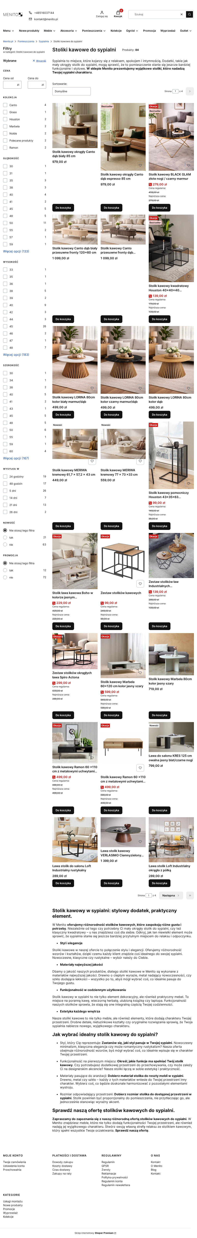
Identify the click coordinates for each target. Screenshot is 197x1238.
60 (11, 451)
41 (11, 201)
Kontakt (155, 1162)
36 (11, 283)
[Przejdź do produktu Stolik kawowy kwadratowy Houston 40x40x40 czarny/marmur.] (171, 248)
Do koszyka (63, 207)
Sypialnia (44, 41)
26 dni (13, 512)
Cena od (8, 78)
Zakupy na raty (62, 1173)
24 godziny (16, 476)
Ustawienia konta (14, 1165)
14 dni (13, 497)
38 (11, 187)
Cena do (33, 78)
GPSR (105, 1165)
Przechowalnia (12, 1169)
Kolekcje (8, 1216)
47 (11, 340)
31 (11, 173)
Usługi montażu (13, 1201)
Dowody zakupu (62, 1162)
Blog (153, 1169)
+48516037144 (44, 12)
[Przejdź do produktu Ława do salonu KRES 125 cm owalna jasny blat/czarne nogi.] (171, 737)
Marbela (14, 126)
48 (11, 215)
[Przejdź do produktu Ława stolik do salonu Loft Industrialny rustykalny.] (75, 839)
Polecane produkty (21, 140)
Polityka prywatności (115, 1177)
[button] (189, 14)
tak (11, 537)
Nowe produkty (13, 1205)
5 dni (12, 490)
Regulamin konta (112, 1181)
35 (11, 180)
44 (11, 319)
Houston (14, 119)
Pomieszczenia (26, 41)
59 (11, 244)
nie (11, 544)
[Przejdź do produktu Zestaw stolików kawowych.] (123, 561)
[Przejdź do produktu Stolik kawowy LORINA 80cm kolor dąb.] (171, 360)
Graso (13, 112)
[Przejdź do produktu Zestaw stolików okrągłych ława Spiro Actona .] (75, 651)
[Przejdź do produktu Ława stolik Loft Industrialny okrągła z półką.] (171, 839)
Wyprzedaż (10, 1212)
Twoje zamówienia (14, 1162)
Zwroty (106, 1169)
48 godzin (15, 483)
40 (11, 194)
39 (11, 298)
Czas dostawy (61, 1169)
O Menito (156, 1165)
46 (11, 333)
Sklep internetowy (94, 1232)
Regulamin (108, 1162)
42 (11, 312)
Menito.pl (8, 41)
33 (11, 269)
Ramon (13, 147)
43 (11, 408)
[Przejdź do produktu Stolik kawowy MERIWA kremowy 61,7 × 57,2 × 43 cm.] (75, 444)
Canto (13, 105)
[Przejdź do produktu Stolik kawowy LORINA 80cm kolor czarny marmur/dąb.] (123, 360)
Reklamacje (109, 1173)
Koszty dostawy (62, 1165)
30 (11, 166)
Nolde (13, 133)
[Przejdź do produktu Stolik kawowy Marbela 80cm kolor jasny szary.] (171, 654)
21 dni (13, 505)
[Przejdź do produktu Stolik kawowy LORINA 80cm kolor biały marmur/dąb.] (75, 360)
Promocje (9, 1209)
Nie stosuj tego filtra (21, 530)
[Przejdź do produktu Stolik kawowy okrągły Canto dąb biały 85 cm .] (75, 125)
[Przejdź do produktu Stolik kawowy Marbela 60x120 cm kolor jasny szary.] (123, 655)
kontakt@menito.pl (46, 19)
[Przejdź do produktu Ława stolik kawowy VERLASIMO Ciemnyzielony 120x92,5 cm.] (123, 832)
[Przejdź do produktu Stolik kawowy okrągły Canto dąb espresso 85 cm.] (123, 137)
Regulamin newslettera (116, 1185)
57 (11, 237)
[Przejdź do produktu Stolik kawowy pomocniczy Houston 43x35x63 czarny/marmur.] (171, 455)
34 (11, 380)
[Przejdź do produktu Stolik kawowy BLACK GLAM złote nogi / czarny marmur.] (171, 137)
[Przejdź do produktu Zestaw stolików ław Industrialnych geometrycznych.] (171, 555)
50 (11, 223)
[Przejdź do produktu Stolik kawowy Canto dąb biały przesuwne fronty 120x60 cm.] (75, 230)
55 (11, 230)
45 (11, 208)
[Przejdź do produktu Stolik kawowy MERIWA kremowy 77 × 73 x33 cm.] (123, 444)
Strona (168, 91)
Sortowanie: (59, 83)
